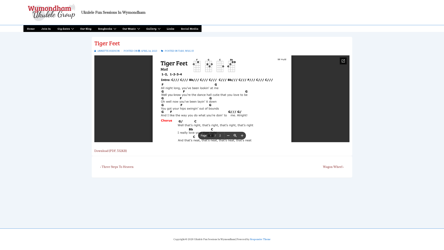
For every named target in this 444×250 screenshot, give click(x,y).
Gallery (151, 28)
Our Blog (85, 28)
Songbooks (105, 28)
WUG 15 (189, 50)
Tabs (181, 50)
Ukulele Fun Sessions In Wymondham (113, 12)
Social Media (189, 28)
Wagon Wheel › (333, 167)
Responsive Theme (260, 239)
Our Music (129, 28)
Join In (46, 28)
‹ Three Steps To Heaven (117, 167)
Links (170, 28)
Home (31, 28)
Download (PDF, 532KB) (110, 151)
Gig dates (63, 28)
